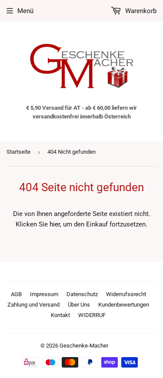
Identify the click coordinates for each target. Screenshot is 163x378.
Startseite (18, 151)
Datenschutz (82, 294)
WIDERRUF (92, 315)
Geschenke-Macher (84, 345)
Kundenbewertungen (123, 304)
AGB (16, 294)
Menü (25, 11)
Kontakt (60, 315)
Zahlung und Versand (33, 304)
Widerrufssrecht (126, 294)
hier (55, 224)
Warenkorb (139, 11)
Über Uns (79, 304)
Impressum (44, 294)
